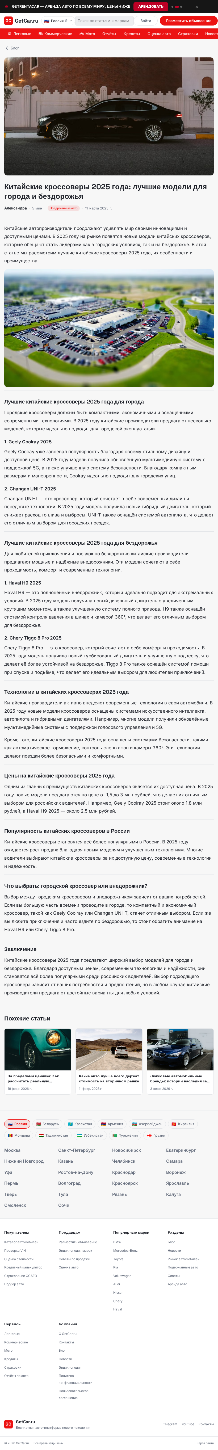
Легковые (22, 33)
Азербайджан (147, 1124)
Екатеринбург (181, 1150)
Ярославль (177, 1183)
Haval (117, 1309)
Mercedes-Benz (125, 1251)
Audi (116, 1284)
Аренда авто (177, 1284)
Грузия (156, 1135)
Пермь (11, 1183)
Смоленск (15, 1205)
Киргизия (182, 1124)
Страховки (188, 33)
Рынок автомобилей (183, 1259)
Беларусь (47, 1124)
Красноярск (125, 1183)
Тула (63, 1194)
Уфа (8, 1172)
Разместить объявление (188, 20)
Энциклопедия (70, 1367)
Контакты (66, 1342)
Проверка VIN (15, 1251)
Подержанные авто (183, 1267)
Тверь (10, 1194)
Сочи (63, 1205)
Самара (174, 1161)
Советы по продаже (74, 1259)
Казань (65, 1161)
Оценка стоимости (18, 1259)
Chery (118, 1301)
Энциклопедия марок (75, 1251)
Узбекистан (90, 1135)
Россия (17, 1124)
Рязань (119, 1194)
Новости (174, 1251)
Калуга (173, 1194)
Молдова (19, 1135)
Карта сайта (205, 1443)
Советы (174, 1276)
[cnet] (181, 7)
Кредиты (132, 33)
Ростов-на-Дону (75, 1172)
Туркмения (125, 1135)
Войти (145, 20)
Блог (15, 48)
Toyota (118, 1259)
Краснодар (124, 1172)
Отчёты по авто (16, 1376)
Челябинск (123, 1161)
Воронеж (176, 1172)
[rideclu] (172, 7)
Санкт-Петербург (76, 1150)
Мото (90, 33)
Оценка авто (159, 33)
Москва (12, 1150)
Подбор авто (14, 1284)
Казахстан (80, 1124)
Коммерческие (58, 33)
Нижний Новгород (24, 1161)
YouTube (188, 1424)
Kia (115, 1267)
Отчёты (109, 33)
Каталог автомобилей (21, 1242)
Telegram (170, 1424)
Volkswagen (122, 1276)
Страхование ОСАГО (20, 1276)
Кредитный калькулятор (23, 1267)
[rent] (177, 7)
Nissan (118, 1293)
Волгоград (69, 1183)
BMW (117, 1242)
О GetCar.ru (68, 1334)
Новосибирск (126, 1150)
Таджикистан (53, 1135)
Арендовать (151, 6)
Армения (112, 1124)
